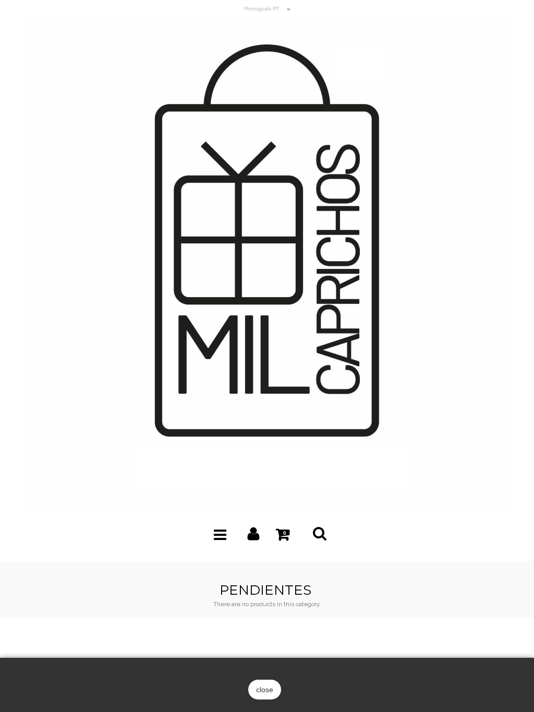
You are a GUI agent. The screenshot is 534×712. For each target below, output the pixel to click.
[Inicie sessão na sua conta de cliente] (254, 536)
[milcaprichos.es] (267, 264)
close (264, 689)
